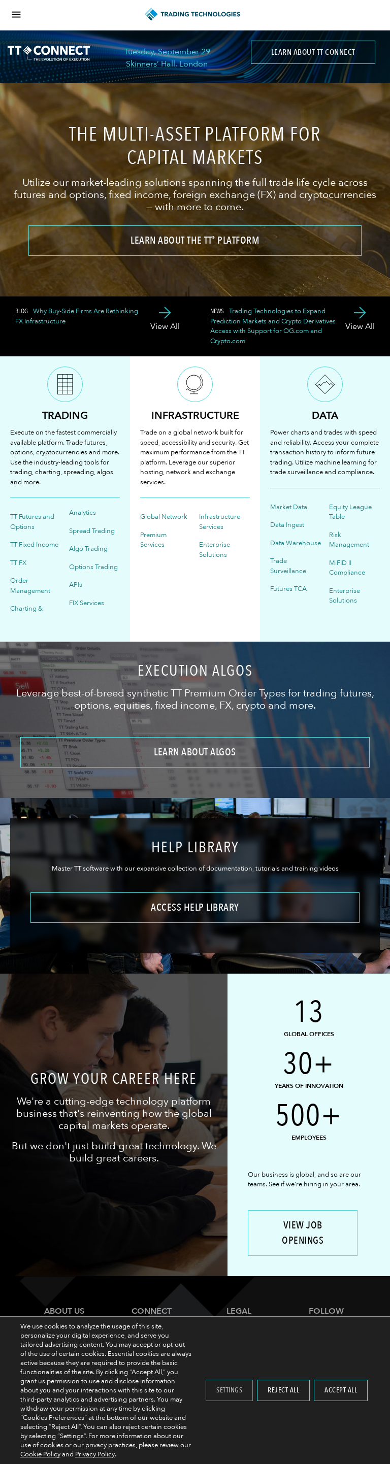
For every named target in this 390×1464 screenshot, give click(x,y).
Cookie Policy (40, 1454)
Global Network (163, 516)
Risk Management (349, 540)
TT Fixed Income (34, 544)
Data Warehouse (295, 543)
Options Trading (93, 567)
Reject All (283, 1390)
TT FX (18, 563)
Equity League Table (350, 512)
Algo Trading (88, 548)
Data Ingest (287, 524)
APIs (75, 584)
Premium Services (153, 540)
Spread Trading (92, 531)
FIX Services (86, 603)
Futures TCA (288, 588)
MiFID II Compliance (347, 568)
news (217, 311)
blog (21, 311)
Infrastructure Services (219, 521)
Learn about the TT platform (195, 240)
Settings (229, 1390)
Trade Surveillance (288, 566)
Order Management (30, 585)
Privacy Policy (95, 1454)
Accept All (340, 1390)
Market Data (288, 507)
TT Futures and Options (32, 521)
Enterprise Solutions (214, 549)
